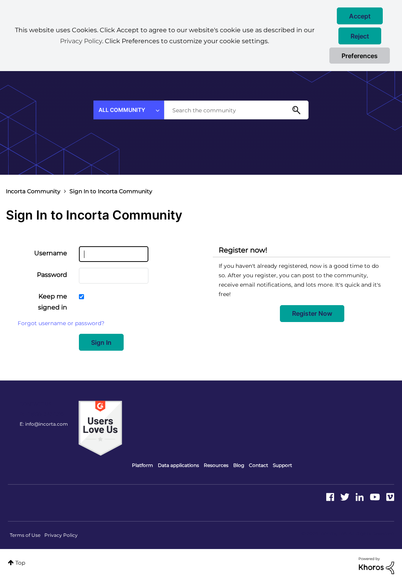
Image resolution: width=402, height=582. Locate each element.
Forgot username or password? (61, 323)
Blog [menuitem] (238, 465)
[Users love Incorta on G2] (100, 427)
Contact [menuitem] (258, 465)
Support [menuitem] (282, 465)
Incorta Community (33, 191)
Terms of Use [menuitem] (25, 535)
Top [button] (20, 562)
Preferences (360, 56)
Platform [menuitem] (142, 465)
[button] (360, 15)
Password (52, 274)
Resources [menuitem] (216, 465)
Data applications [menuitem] (178, 465)
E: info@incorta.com (44, 424)
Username (50, 253)
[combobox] (236, 110)
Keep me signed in (52, 302)
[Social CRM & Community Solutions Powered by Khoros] (376, 565)
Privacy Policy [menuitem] (61, 535)
